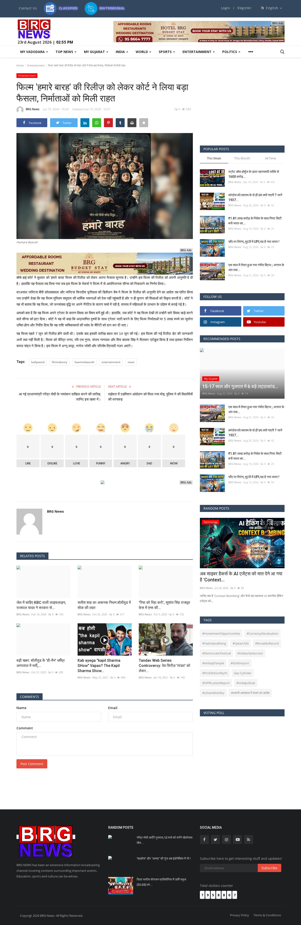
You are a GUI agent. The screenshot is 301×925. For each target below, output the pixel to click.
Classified (68, 7)
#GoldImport (240, 663)
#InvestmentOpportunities (221, 633)
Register (244, 8)
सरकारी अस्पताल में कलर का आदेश (250, 693)
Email (112, 708)
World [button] (142, 51)
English (271, 8)
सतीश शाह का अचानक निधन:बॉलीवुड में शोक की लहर (104, 605)
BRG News (33, 109)
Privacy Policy (239, 915)
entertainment (111, 362)
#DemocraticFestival (216, 653)
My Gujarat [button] (95, 51)
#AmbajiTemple (213, 663)
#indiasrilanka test (250, 653)
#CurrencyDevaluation (262, 633)
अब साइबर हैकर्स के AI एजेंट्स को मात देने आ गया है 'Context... (241, 577)
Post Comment (31, 764)
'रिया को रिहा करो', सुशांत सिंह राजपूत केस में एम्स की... (164, 605)
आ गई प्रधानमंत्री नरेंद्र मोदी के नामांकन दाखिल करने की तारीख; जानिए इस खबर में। (60, 397)
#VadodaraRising (214, 643)
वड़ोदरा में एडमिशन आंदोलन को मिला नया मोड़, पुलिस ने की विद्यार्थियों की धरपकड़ (150, 397)
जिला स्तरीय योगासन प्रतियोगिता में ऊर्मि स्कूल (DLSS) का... (161, 882)
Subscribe (269, 868)
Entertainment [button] (197, 51)
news (131, 362)
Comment (24, 728)
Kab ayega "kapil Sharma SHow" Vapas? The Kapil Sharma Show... (99, 665)
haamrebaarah (84, 362)
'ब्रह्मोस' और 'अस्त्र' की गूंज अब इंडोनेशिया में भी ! (164, 858)
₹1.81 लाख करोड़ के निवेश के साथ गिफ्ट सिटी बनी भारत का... (254, 220)
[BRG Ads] (199, 31)
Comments (29, 696)
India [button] (121, 51)
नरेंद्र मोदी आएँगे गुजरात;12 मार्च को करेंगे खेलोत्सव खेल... (164, 840)
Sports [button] (166, 51)
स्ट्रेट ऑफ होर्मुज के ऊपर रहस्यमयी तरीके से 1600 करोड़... (253, 174)
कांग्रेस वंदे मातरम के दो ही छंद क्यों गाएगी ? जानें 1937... (255, 197)
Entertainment (36, 65)
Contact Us (28, 8)
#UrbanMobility (213, 693)
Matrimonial (112, 7)
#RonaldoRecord (267, 643)
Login (225, 8)
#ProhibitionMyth (214, 673)
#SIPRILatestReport (216, 683)
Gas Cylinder (242, 673)
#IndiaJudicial (245, 683)
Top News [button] (64, 51)
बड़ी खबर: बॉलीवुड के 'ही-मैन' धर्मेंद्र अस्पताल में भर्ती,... (40, 663)
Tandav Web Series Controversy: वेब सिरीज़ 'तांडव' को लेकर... (164, 665)
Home (20, 65)
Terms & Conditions (267, 915)
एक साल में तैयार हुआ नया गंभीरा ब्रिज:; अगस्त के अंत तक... (256, 267)
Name (21, 708)
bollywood (37, 362)
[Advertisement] (242, 105)
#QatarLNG (241, 643)
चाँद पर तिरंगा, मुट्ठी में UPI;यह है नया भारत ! (253, 241)
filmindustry (59, 362)
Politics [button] (230, 51)
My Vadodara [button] (33, 51)
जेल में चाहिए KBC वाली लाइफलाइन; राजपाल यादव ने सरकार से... (41, 605)
